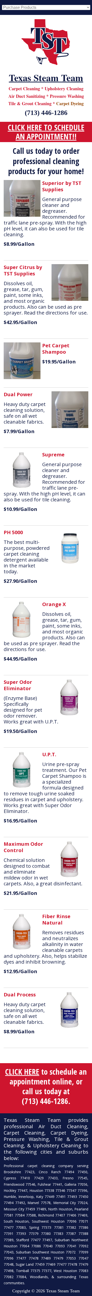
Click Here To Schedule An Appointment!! (46, 132)
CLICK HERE (22, 1071)
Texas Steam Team (46, 77)
